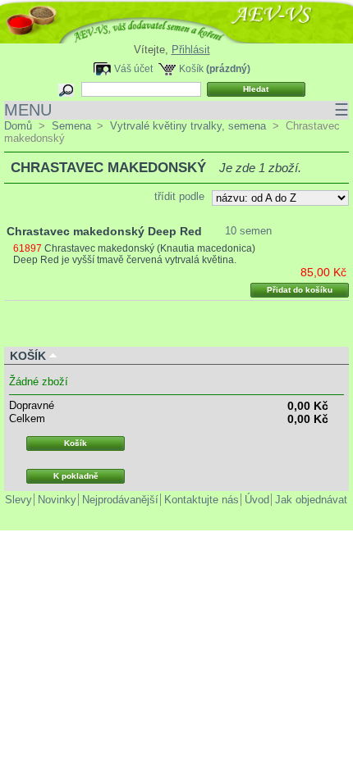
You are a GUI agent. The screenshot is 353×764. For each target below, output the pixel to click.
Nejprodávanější (120, 499)
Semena (71, 126)
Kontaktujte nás (201, 499)
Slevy (18, 499)
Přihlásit (191, 49)
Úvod (257, 499)
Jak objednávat (311, 499)
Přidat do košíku (299, 289)
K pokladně (76, 475)
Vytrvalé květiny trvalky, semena (188, 126)
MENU (176, 110)
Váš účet (133, 68)
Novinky (57, 499)
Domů (18, 126)
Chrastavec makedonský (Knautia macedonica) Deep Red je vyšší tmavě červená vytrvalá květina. (134, 254)
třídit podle (179, 196)
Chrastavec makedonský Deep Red (104, 231)
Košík (191, 68)
